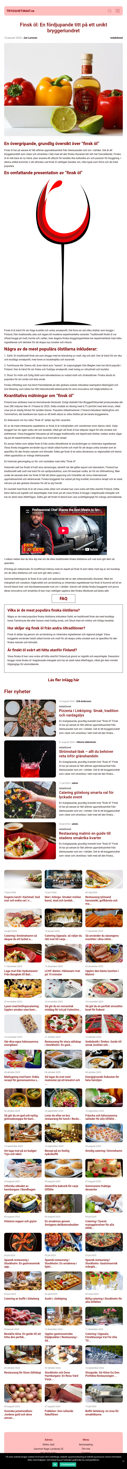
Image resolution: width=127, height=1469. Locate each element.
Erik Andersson (84, 701)
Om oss (86, 1448)
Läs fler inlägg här (63, 680)
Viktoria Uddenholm (86, 742)
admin (75, 783)
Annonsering (86, 1444)
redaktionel (116, 37)
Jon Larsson (30, 37)
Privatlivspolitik (68, 1464)
